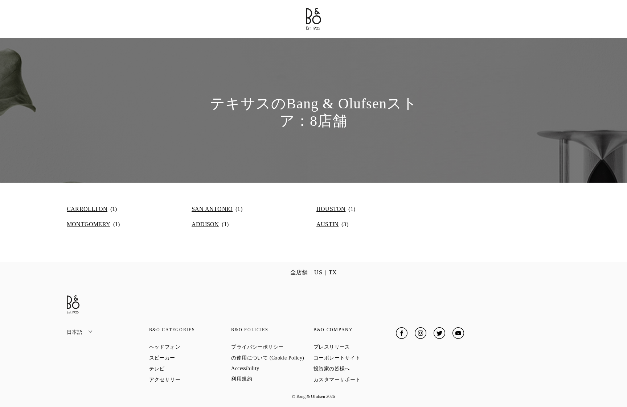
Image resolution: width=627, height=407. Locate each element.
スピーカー (188, 358)
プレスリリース (355, 347)
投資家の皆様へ (355, 368)
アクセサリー (190, 379)
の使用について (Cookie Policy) (272, 358)
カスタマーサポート (355, 379)
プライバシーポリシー (272, 347)
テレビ (183, 368)
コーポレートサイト (355, 358)
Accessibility (271, 368)
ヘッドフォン (190, 347)
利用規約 (267, 379)
